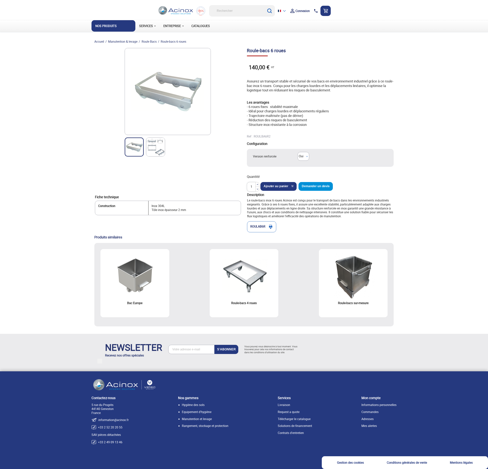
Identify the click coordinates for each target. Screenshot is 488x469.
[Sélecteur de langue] (282, 11)
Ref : (250, 136)
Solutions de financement (295, 426)
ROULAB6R (257, 226)
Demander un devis (316, 186)
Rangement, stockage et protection (205, 426)
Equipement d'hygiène (196, 412)
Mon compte (371, 397)
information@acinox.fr (113, 420)
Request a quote (288, 412)
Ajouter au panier (276, 186)
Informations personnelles (378, 405)
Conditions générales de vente (407, 462)
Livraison (284, 405)
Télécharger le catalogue (294, 419)
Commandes (370, 412)
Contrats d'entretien (291, 433)
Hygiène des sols (193, 405)
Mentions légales (461, 462)
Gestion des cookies (350, 462)
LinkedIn (99, 361)
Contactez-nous (104, 397)
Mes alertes (369, 426)
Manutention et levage (197, 419)
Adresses (367, 419)
